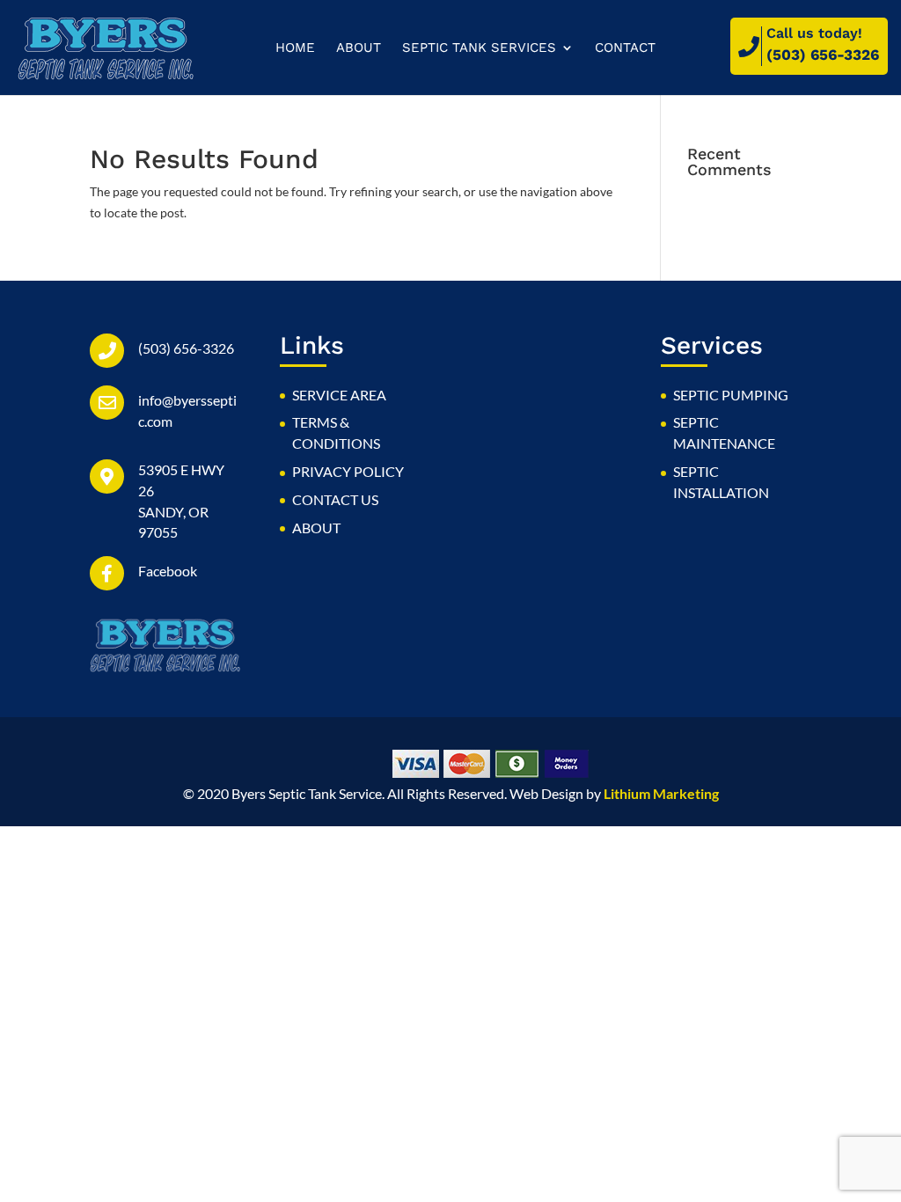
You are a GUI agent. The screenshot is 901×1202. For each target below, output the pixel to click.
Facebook (167, 570)
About (358, 48)
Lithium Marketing (661, 793)
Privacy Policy (348, 471)
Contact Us (335, 499)
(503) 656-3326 (822, 54)
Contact (625, 48)
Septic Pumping (730, 394)
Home (295, 48)
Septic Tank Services (479, 48)
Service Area (339, 394)
